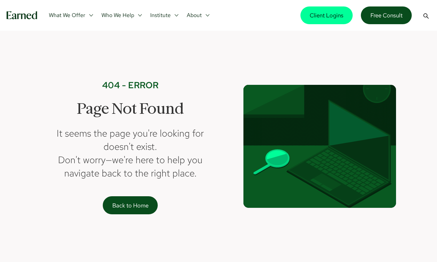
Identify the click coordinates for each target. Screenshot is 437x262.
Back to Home (130, 205)
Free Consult (386, 15)
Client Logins (326, 15)
